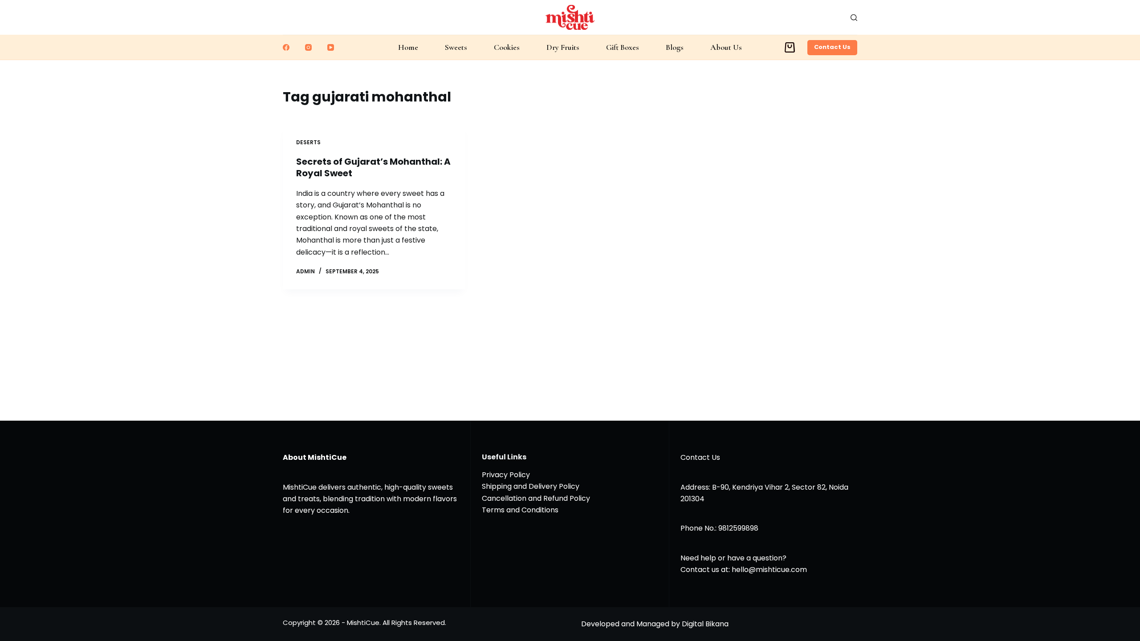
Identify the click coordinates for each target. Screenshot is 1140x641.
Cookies (507, 47)
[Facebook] (286, 47)
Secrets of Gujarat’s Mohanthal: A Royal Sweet (373, 167)
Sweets (456, 47)
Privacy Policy (506, 475)
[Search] (854, 17)
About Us (726, 47)
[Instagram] (308, 47)
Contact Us (832, 47)
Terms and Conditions (520, 510)
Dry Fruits (562, 47)
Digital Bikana (705, 624)
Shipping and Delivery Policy (530, 486)
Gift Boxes (622, 47)
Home (408, 47)
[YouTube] (330, 47)
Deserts (308, 142)
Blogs (675, 47)
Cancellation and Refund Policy (536, 498)
